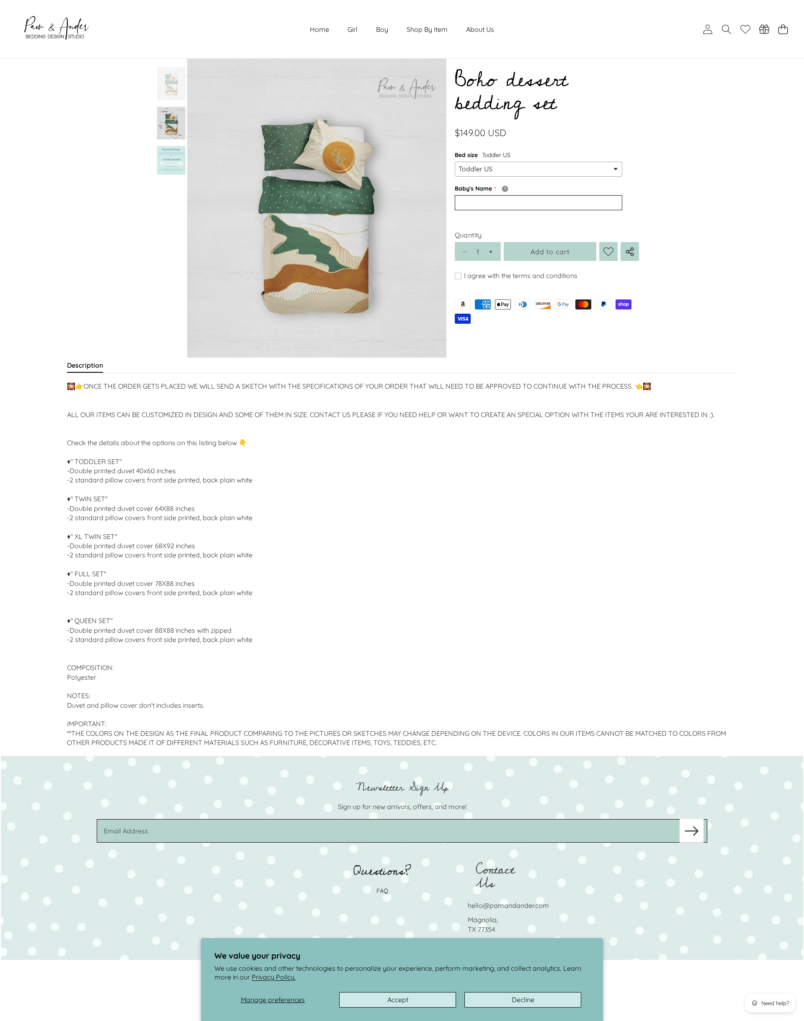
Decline (523, 999)
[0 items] (782, 29)
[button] (726, 29)
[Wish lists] (745, 29)
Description (85, 365)
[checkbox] (516, 276)
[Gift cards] (764, 29)
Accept (397, 999)
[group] (171, 83)
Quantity (468, 235)
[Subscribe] (691, 831)
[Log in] (707, 29)
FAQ (382, 891)
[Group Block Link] (402, 892)
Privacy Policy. (274, 977)
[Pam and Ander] (57, 29)
